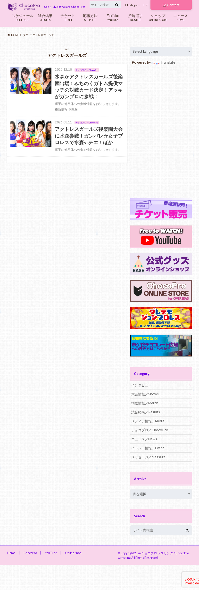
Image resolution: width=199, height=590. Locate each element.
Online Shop (73, 553)
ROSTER (135, 17)
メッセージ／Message (148, 457)
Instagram (133, 5)
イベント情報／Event (147, 448)
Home (11, 553)
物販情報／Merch (144, 403)
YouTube (113, 17)
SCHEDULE (22, 17)
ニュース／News (144, 439)
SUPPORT (90, 17)
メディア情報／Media (147, 421)
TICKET (67, 17)
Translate (167, 62)
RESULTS (45, 17)
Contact (173, 5)
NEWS (180, 17)
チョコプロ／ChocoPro (149, 430)
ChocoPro (30, 553)
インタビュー (141, 385)
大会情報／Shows (145, 394)
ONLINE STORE (158, 17)
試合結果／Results (145, 412)
